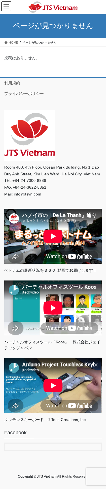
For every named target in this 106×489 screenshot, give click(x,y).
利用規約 (12, 83)
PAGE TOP (98, 469)
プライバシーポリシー (24, 93)
